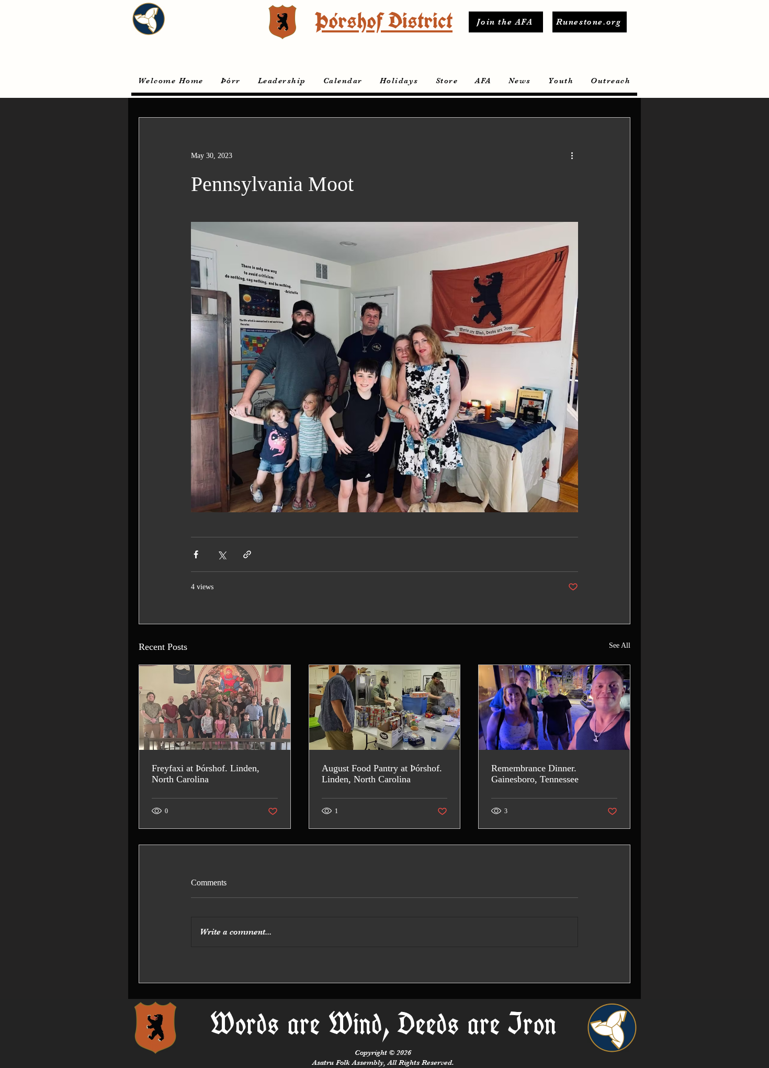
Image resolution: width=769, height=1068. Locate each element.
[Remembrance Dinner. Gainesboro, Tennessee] (554, 707)
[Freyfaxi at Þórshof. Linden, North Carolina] (214, 707)
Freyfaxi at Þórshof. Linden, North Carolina (205, 773)
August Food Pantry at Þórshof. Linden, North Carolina (382, 773)
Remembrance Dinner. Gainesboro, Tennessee (535, 773)
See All (619, 645)
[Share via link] (247, 554)
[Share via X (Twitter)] (222, 554)
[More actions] (572, 155)
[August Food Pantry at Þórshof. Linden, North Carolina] (384, 707)
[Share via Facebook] (196, 554)
